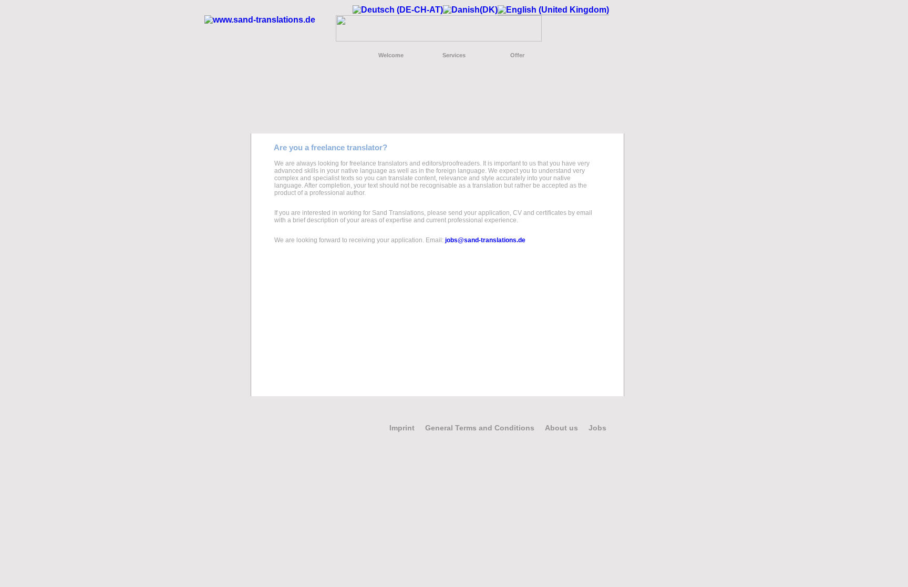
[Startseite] (259, 19)
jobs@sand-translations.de (485, 240)
